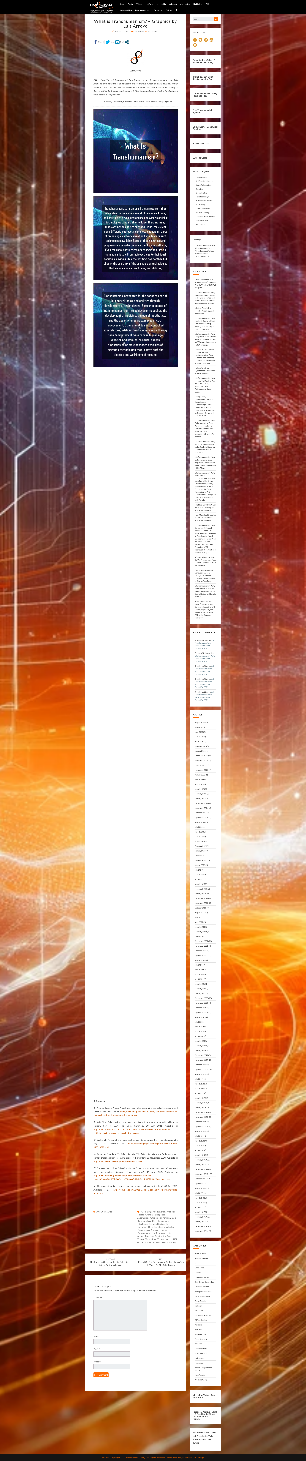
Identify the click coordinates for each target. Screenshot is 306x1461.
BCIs (174, 1217)
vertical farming (169, 1242)
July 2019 (198, 1079)
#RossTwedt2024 (202, 256)
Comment (98, 1297)
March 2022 (200, 927)
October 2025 (200, 765)
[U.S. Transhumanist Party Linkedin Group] (206, 40)
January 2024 (200, 851)
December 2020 (201, 998)
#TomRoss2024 (201, 253)
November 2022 (201, 903)
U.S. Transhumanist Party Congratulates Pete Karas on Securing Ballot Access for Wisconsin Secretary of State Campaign (205, 339)
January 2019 (200, 1107)
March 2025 (200, 789)
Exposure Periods (202, 1287)
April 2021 (199, 979)
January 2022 (200, 936)
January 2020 (200, 1050)
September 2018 (201, 1126)
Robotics (199, 189)
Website (97, 1361)
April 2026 (199, 741)
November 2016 (201, 1231)
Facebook (158, 10)
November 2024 (201, 808)
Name (96, 1336)
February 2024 (201, 846)
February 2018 (201, 1160)
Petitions (198, 1325)
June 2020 (199, 1026)
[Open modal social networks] (127, 42)
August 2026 (200, 722)
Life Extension (201, 177)
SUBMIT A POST (201, 143)
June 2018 (199, 1141)
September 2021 (201, 955)
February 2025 (201, 794)
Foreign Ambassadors (204, 1291)
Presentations (200, 1334)
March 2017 (200, 1212)
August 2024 (200, 822)
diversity (152, 1227)
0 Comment (153, 31)
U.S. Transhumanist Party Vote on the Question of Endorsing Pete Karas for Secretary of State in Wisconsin (205, 446)
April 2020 (199, 1036)
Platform (149, 4)
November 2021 (201, 946)
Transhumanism (164, 1239)
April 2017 (199, 1207)
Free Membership (142, 10)
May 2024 (199, 836)
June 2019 (199, 1084)
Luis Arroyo (139, 31)
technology (150, 1239)
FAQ (207, 4)
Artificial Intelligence (155, 1214)
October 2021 (200, 950)
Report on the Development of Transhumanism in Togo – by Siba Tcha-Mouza (161, 1262)
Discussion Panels (202, 1277)
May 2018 (199, 1145)
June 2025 (199, 779)
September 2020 (201, 1012)
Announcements (201, 1258)
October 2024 (200, 813)
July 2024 (198, 827)
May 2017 (199, 1202)
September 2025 (201, 770)
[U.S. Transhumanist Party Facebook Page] (195, 40)
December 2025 (201, 755)
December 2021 (201, 941)
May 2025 (199, 784)
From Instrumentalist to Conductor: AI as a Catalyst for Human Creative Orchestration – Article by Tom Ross (205, 575)
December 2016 (201, 1226)
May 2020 (199, 1031)
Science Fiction (201, 1353)
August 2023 (200, 865)
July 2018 (198, 1136)
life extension (159, 1233)
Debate (198, 1272)
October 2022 (200, 908)
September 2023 (201, 860)
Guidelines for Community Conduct (205, 128)
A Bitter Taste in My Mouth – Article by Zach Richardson (204, 311)
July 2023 (198, 870)
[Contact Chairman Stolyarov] (195, 45)
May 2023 (199, 874)
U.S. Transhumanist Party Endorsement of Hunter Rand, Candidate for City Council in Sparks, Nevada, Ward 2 (205, 591)
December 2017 (201, 1169)
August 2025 (200, 775)
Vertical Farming (202, 212)
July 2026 (198, 727)
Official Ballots (201, 1320)
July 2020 (198, 1022)
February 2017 (201, 1217)
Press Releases (201, 1339)
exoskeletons (143, 1230)
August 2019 (200, 1074)
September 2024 (201, 817)
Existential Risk (202, 220)
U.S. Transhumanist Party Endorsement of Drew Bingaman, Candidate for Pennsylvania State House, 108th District (205, 462)
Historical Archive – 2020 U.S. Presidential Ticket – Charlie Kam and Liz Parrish (205, 1415)
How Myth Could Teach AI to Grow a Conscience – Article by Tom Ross (205, 517)
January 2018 (200, 1164)
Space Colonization (203, 185)
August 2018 (200, 1131)
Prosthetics (160, 1236)
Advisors (173, 4)
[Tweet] (110, 42)
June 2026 (199, 732)
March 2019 (200, 1098)
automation (142, 1217)
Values (139, 4)
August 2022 (200, 912)
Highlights (197, 4)
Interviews (199, 1310)
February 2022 (201, 931)
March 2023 (200, 884)
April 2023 (199, 879)
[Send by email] (119, 42)
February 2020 (201, 1046)
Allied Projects (201, 1253)
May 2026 (199, 737)
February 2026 (201, 746)
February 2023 (201, 889)
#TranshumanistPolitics (204, 251)
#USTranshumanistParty (205, 245)
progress (149, 1236)
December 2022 (201, 898)
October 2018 (200, 1122)
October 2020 (200, 1007)
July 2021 (198, 965)
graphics (155, 1230)
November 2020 (201, 1003)
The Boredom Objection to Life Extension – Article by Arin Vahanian (110, 1262)
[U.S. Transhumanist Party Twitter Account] (200, 40)
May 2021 (199, 974)
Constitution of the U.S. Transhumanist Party (204, 61)
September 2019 (201, 1069)
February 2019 (201, 1103)
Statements (199, 1358)
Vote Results (200, 1375)
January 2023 (200, 893)
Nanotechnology (202, 197)
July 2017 (198, 1193)
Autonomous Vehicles (204, 200)
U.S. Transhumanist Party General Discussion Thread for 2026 (205, 658)
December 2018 (201, 1112)
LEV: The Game (200, 157)
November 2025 (201, 760)
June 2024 (199, 832)
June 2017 (199, 1198)
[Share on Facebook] (97, 42)
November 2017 (201, 1174)
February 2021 (201, 988)
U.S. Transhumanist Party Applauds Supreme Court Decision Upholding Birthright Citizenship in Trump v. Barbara (205, 323)
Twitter (169, 10)
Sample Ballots (201, 1348)
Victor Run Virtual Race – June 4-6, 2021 (205, 1396)
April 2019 (199, 1093)
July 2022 (198, 917)
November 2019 (201, 1060)
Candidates (185, 4)
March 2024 (200, 841)
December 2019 (201, 1055)
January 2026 (200, 751)
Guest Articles (108, 1211)
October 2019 (200, 1064)
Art (98, 1211)
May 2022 (199, 922)
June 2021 (199, 969)
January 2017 (200, 1221)
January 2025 (200, 798)
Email (96, 1349)
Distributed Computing (204, 1282)
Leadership (161, 4)
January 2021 (200, 993)
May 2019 (199, 1088)
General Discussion (202, 1296)
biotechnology (144, 1221)
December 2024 (201, 803)
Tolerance (199, 1363)
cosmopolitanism (156, 1224)
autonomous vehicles (160, 1217)
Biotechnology (202, 193)
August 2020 (200, 1017)
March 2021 (200, 984)
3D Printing (145, 1211)
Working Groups (201, 1380)
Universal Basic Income (148, 1242)
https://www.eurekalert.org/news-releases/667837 (117, 1161)
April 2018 (199, 1150)
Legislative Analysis (203, 1315)
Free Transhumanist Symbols (202, 111)
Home (122, 4)
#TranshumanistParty (203, 248)
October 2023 (200, 855)
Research (198, 1344)
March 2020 (200, 1041)
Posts (130, 4)
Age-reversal (159, 1211)
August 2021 (200, 960)
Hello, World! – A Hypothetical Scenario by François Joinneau (205, 370)
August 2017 (200, 1188)
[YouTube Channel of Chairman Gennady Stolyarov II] (211, 40)
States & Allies (126, 10)
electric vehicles (166, 1227)
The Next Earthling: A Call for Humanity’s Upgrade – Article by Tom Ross (205, 507)
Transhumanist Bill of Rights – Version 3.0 (203, 78)
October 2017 (200, 1179)
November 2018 (201, 1117)
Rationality (200, 224)
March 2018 (200, 1155)
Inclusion (198, 1306)
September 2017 (201, 1183)
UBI (175, 1239)
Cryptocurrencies (203, 208)
